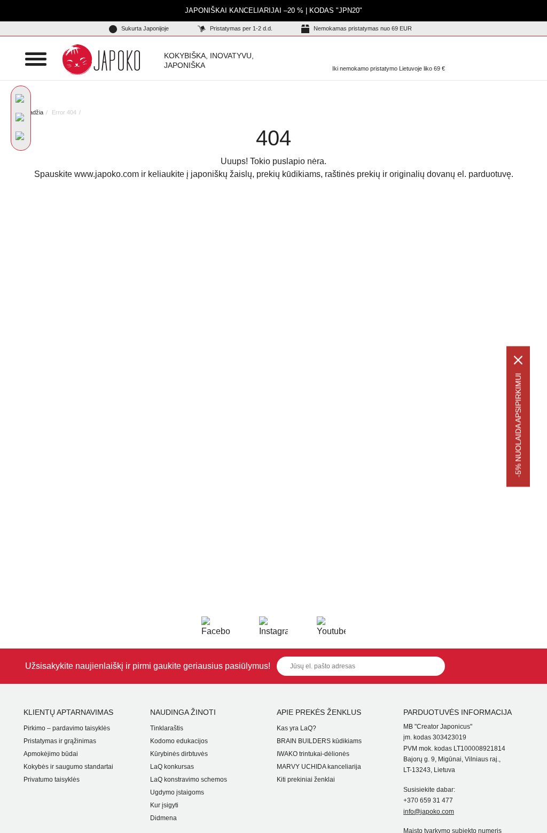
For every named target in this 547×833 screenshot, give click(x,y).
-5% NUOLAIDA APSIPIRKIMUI (518, 425)
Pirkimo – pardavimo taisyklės (67, 728)
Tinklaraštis (166, 728)
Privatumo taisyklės (52, 779)
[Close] (518, 360)
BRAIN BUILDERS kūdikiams (319, 741)
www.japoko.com (106, 174)
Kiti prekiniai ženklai (306, 779)
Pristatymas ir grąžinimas (60, 741)
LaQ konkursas (172, 766)
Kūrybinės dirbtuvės (179, 754)
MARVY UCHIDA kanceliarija (319, 766)
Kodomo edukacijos (179, 741)
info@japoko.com (428, 811)
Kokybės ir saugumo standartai (68, 766)
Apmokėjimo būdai (51, 754)
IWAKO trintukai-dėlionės (313, 754)
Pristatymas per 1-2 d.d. (240, 28)
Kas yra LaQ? (296, 728)
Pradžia (33, 112)
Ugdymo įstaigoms (177, 792)
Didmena (163, 818)
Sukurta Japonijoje (144, 28)
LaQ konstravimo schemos (188, 779)
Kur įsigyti (164, 805)
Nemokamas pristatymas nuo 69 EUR (362, 28)
